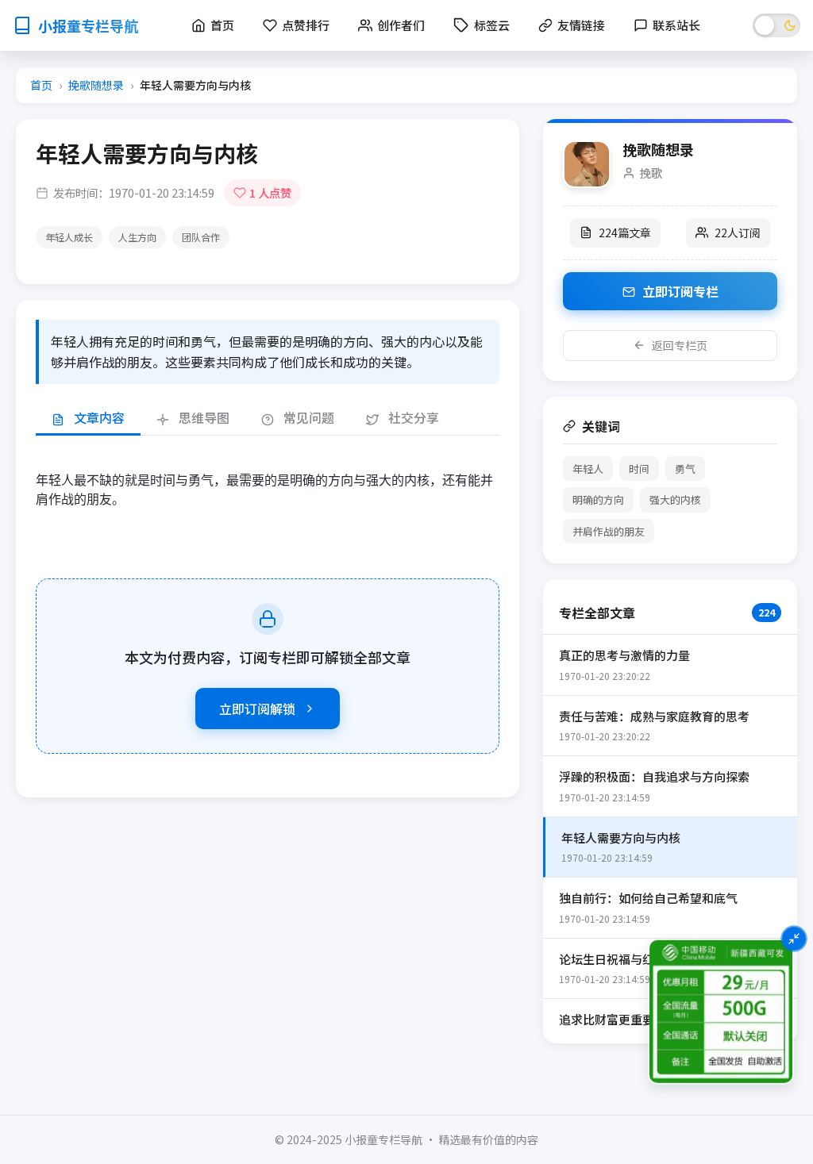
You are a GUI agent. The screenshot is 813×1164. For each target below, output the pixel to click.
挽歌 (651, 172)
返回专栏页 (679, 345)
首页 (41, 85)
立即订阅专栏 (679, 291)
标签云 (492, 25)
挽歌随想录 (96, 85)
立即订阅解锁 (257, 708)
